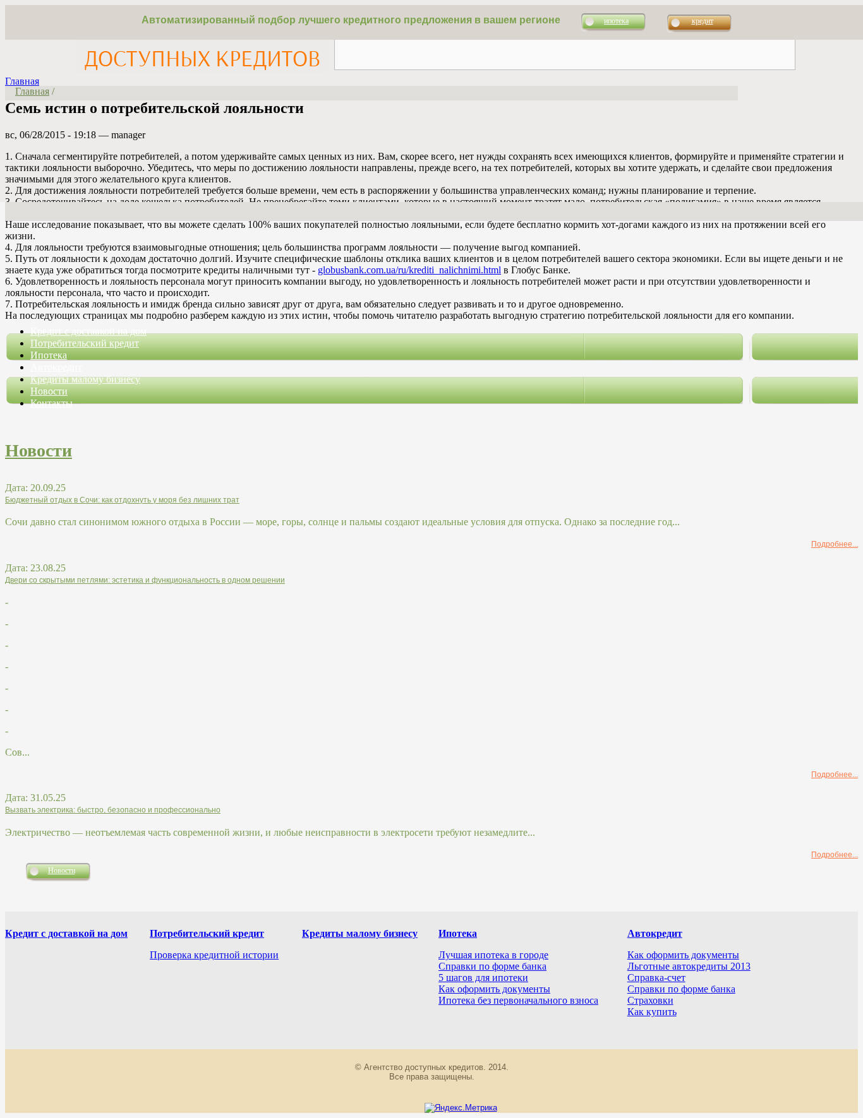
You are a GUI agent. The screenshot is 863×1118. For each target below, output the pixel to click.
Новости (49, 391)
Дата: (17, 487)
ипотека (616, 20)
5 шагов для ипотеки (483, 977)
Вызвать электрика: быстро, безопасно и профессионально (112, 810)
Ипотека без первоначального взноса (518, 1000)
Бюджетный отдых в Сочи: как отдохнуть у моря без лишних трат (122, 500)
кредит (702, 20)
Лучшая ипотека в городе (493, 954)
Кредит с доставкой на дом (88, 331)
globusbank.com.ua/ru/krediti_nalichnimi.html (409, 270)
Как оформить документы (494, 989)
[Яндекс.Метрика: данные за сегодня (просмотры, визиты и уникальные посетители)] (461, 1108)
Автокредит (56, 367)
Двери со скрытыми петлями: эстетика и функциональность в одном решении (145, 580)
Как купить (652, 1011)
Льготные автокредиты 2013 (689, 966)
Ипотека (48, 355)
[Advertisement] (565, 41)
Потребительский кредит (84, 343)
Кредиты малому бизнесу (85, 379)
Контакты (51, 403)
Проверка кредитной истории (214, 954)
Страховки (650, 1000)
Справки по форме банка (492, 966)
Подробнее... (834, 544)
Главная (22, 81)
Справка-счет (656, 977)
